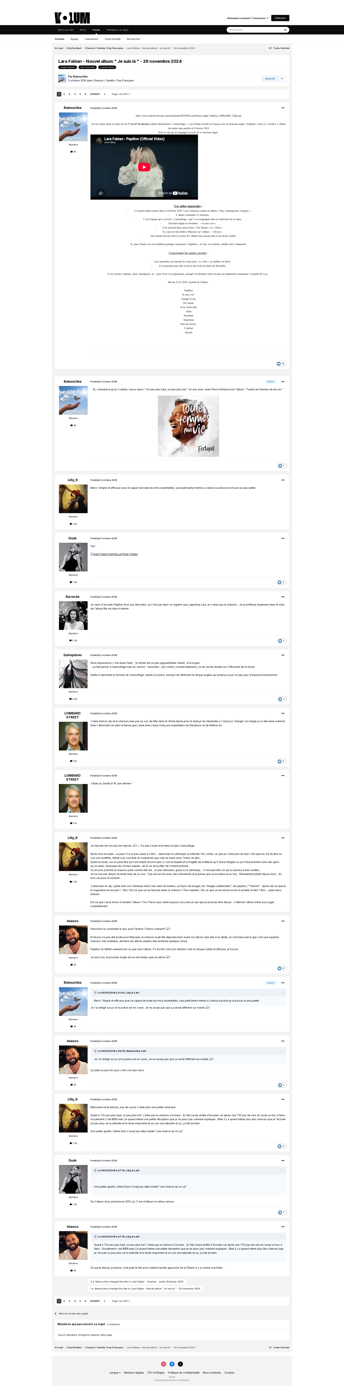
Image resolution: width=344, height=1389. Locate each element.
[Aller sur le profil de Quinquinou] (73, 674)
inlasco (72, 921)
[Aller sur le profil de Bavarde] (73, 615)
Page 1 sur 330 (120, 94)
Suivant (95, 94)
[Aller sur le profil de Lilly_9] (73, 498)
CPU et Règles (156, 1372)
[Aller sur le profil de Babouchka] (62, 79)
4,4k (74, 698)
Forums (59, 38)
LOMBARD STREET (72, 715)
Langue (114, 1372)
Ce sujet (272, 29)
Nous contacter (212, 1372)
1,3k (74, 582)
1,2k (74, 523)
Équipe (74, 38)
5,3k (74, 640)
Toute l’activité (112, 38)
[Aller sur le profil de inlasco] (73, 940)
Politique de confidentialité (184, 1372)
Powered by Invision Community (172, 1380)
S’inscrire (280, 18)
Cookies (229, 1372)
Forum (96, 29)
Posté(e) (103, 108)
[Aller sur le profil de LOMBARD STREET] (73, 736)
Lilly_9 (73, 480)
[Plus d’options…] (282, 108)
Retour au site (65, 29)
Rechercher (133, 38)
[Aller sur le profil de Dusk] (73, 557)
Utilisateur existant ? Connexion (247, 18)
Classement (91, 38)
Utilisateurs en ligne (117, 29)
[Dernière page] (104, 94)
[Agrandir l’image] (188, 425)
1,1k (74, 760)
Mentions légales (134, 1372)
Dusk (73, 538)
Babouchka (80, 76)
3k (74, 151)
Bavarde (72, 597)
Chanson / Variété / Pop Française (113, 80)
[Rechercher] (285, 30)
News (83, 29)
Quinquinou (72, 655)
